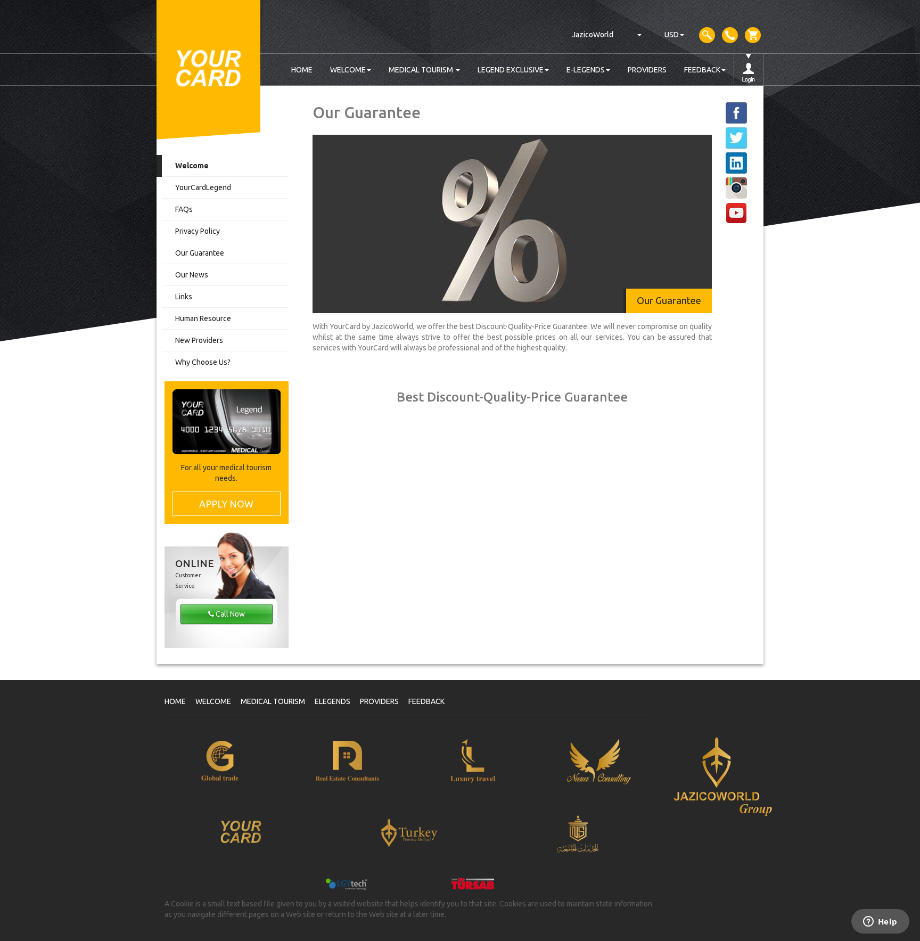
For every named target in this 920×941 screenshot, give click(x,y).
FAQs (184, 209)
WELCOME (348, 70)
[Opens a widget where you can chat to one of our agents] (880, 922)
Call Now (229, 614)
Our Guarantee (199, 253)
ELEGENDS (332, 701)
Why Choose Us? (203, 362)
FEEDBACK (702, 70)
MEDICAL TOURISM (422, 70)
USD (671, 34)
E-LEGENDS (585, 70)
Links (183, 296)
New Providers (199, 340)
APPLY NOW (226, 503)
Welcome (192, 165)
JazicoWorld (592, 34)
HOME (302, 70)
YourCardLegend (203, 187)
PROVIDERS (647, 70)
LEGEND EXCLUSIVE (511, 70)
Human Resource (203, 318)
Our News (191, 275)
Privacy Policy (197, 231)
